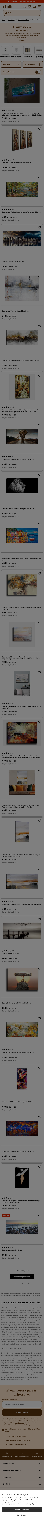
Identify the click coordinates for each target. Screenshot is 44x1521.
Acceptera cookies (22, 1510)
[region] (22, 1505)
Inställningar (22, 1515)
